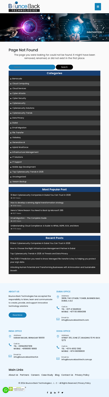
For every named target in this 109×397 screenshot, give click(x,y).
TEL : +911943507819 (23, 346)
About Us (13, 374)
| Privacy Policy (84, 383)
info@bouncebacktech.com (75, 320)
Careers (35, 374)
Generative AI (18, 142)
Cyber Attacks (19, 93)
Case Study (47, 374)
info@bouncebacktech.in (26, 357)
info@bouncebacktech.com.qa (77, 359)
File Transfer (18, 132)
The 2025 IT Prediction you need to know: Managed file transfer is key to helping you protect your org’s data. (53, 260)
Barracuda (17, 78)
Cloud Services (19, 88)
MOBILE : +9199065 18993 (25, 348)
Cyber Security (19, 98)
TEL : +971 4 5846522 (71, 309)
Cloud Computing (20, 83)
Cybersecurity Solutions (23, 108)
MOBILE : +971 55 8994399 (74, 311)
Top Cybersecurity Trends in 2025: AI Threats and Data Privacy (39, 253)
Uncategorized (19, 176)
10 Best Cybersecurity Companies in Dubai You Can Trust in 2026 (40, 243)
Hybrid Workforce (20, 147)
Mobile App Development (24, 167)
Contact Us (67, 374)
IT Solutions (17, 157)
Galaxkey (16, 137)
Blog (57, 374)
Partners (24, 374)
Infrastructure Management (25, 152)
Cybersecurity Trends (22, 113)
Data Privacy (18, 118)
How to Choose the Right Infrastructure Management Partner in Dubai (42, 248)
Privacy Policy (82, 374)
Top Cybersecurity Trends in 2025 (27, 171)
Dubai (15, 122)
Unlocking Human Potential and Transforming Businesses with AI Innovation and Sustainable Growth (52, 269)
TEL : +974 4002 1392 (71, 348)
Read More (17, 315)
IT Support (17, 162)
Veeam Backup (19, 181)
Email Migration (19, 127)
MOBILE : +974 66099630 (73, 351)
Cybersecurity (18, 103)
